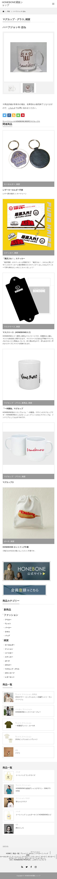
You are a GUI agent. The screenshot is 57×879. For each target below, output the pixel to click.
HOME (8, 853)
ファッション (11, 615)
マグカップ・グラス (13, 19)
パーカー (8, 628)
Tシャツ (8, 624)
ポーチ (7, 541)
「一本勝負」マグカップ (13, 408)
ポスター (8, 665)
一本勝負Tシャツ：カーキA (25, 726)
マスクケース (9, 327)
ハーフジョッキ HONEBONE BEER (16, 121)
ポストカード (10, 673)
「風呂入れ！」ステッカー (14, 258)
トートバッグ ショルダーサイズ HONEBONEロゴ (33, 815)
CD (16, 750)
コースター (9, 653)
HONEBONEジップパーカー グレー (28, 712)
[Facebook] (31, 866)
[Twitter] (26, 866)
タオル (7, 632)
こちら (11, 108)
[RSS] (22, 866)
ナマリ (17, 753)
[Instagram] (35, 866)
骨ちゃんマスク (21, 801)
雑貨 (27, 19)
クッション (9, 649)
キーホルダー (9, 184)
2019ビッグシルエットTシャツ (26, 739)
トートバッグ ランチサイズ (25, 775)
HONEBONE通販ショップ (12, 3)
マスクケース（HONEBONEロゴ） (17, 332)
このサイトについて (39, 860)
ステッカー (8, 253)
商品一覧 (16, 853)
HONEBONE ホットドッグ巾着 (16, 547)
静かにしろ (20, 828)
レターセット (10, 677)
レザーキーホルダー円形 (13, 190)
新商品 (24, 403)
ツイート (5, 846)
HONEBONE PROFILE (22, 860)
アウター (8, 620)
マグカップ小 (35, 121)
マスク (27, 798)
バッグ (7, 636)
